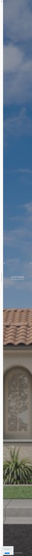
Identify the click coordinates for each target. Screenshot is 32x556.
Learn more (8, 549)
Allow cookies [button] (7, 553)
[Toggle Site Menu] (1, 278)
